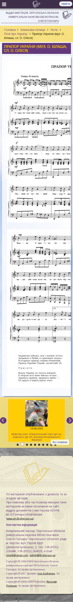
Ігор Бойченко (46, 573)
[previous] (3, 420)
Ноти (54, 30)
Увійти (65, 4)
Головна (10, 30)
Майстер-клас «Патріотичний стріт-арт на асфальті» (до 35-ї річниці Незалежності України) (36, 434)
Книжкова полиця (33, 30)
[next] (70, 420)
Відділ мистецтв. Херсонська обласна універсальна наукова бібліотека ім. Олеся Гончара (32, 17)
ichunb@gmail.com (17, 555)
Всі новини (60, 442)
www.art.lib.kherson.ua (20, 518)
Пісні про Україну (16, 34)
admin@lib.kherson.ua (42, 555)
